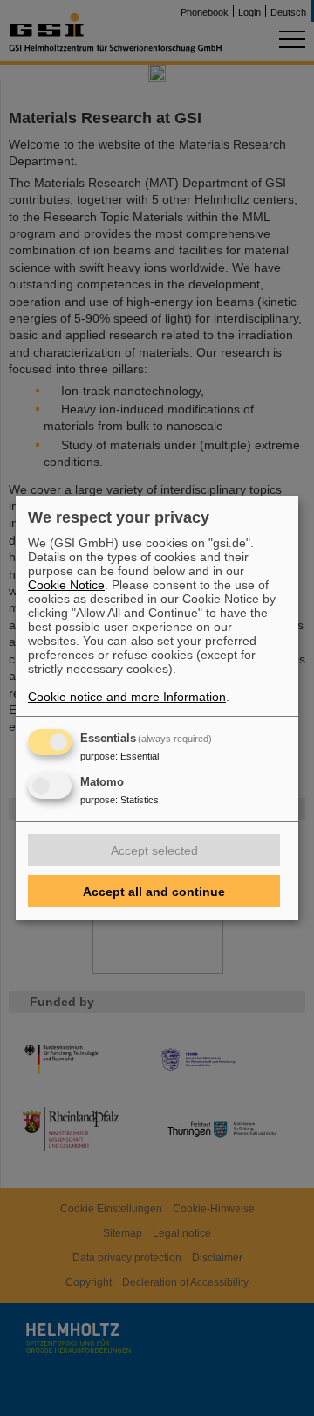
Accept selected (154, 850)
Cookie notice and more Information (127, 697)
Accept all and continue (154, 892)
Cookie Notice (66, 585)
